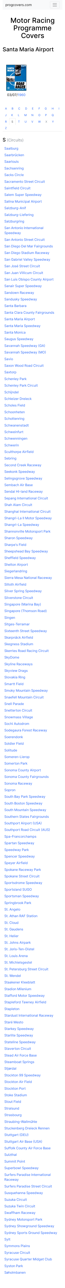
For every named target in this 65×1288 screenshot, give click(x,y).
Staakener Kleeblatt (19, 982)
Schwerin (11, 445)
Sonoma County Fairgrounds (26, 777)
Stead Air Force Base (20, 1055)
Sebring (10, 458)
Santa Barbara (15, 306)
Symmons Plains (17, 1246)
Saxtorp (10, 372)
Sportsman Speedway (21, 896)
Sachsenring (14, 168)
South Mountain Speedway (25, 810)
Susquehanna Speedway (23, 1193)
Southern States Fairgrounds (26, 817)
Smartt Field (14, 684)
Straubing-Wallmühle (20, 1122)
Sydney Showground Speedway (29, 1226)
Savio (8, 359)
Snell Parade (14, 704)
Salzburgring (14, 221)
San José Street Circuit (22, 266)
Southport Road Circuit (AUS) (27, 830)
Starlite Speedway (18, 1035)
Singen (9, 617)
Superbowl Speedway (21, 1168)
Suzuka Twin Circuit (19, 1206)
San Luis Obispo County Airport (29, 279)
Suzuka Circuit (15, 1199)
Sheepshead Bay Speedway (26, 551)
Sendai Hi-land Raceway (23, 491)
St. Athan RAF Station (20, 916)
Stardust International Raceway (28, 1015)
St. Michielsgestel (18, 962)
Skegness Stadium (18, 644)
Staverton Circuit (17, 1048)
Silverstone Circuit (18, 598)
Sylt (7, 1239)
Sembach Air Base (18, 485)
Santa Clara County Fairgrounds (29, 312)
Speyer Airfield (16, 863)
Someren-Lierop (17, 757)
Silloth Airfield (15, 584)
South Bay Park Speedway (24, 796)
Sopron (9, 790)
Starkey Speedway (19, 1029)
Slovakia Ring (14, 677)
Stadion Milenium (17, 989)
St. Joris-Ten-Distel (19, 949)
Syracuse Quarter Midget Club (28, 1259)
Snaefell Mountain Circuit (24, 697)
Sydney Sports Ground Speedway (30, 1233)
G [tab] (46, 108)
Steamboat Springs (19, 1062)
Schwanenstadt (16, 425)
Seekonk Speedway (19, 472)
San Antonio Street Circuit (24, 240)
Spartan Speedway (19, 843)
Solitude (10, 750)
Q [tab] (53, 115)
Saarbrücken (14, 155)
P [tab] (46, 115)
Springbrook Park (17, 903)
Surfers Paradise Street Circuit (28, 1186)
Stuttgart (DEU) (16, 1135)
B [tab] (12, 108)
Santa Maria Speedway (22, 326)
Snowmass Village (18, 717)
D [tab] (26, 108)
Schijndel (11, 392)
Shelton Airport (16, 564)
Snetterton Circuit (18, 710)
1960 (21, 95)
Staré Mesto (13, 1022)
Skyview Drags (16, 671)
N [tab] (32, 115)
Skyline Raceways (18, 664)
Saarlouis (11, 161)
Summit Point (14, 1161)
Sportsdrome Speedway (23, 883)
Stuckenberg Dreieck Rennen (27, 1128)
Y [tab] (53, 121)
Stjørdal (10, 1068)
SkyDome (11, 657)
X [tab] (46, 121)
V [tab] (32, 121)
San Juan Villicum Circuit (23, 273)
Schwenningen (15, 438)
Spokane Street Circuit (22, 876)
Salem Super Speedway (23, 195)
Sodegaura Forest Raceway (25, 730)
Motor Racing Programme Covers (32, 28)
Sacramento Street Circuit (24, 181)
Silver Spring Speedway (23, 591)
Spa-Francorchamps (20, 836)
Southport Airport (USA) (23, 823)
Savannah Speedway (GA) (24, 346)
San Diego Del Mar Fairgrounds (28, 246)
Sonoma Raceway (18, 783)
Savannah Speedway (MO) (25, 352)
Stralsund (11, 1108)
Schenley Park (15, 379)
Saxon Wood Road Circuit (24, 365)
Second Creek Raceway (22, 465)
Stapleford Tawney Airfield (25, 1002)
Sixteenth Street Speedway (25, 631)
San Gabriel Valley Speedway (27, 259)
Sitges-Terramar (17, 624)
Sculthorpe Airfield (19, 452)
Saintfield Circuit (17, 188)
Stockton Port (15, 1088)
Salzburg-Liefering (19, 215)
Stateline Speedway (20, 1042)
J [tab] (6, 115)
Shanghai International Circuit (27, 511)
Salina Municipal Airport (23, 201)
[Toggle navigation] (55, 4)
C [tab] (19, 108)
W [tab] (39, 121)
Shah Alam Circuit (18, 505)
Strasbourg (13, 1115)
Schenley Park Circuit (21, 385)
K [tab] (12, 115)
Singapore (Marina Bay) (22, 604)
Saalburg (11, 148)
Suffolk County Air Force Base (27, 1148)
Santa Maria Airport (28, 49)
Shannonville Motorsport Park (27, 531)
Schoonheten (14, 412)
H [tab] (53, 108)
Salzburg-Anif (15, 208)
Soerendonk (13, 737)
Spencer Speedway (19, 856)
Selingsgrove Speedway (23, 478)
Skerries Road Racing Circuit (26, 651)
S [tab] (12, 121)
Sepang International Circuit (26, 498)
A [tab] (6, 108)
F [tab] (39, 108)
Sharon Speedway (18, 538)
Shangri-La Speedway (21, 525)
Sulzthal (10, 1155)
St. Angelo (12, 909)
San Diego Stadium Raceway (26, 253)
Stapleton (11, 1009)
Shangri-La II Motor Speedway (28, 518)
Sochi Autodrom (16, 724)
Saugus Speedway (18, 339)
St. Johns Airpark (17, 942)
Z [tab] (6, 128)
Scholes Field (14, 405)
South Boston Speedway (23, 803)
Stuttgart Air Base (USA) (23, 1141)
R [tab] (6, 121)
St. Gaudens (13, 929)
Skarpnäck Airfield (18, 637)
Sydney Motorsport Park (23, 1219)
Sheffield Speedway (20, 558)
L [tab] (18, 115)
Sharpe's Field (15, 545)
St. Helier (11, 936)
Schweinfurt (13, 432)
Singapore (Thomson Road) (25, 611)
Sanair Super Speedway (23, 286)
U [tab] (26, 121)
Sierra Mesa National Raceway (28, 578)
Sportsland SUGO (18, 889)
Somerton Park (15, 763)
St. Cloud (11, 923)
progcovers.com (18, 5)
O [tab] (39, 115)
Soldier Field (14, 743)
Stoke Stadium (15, 1095)
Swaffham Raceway (20, 1213)
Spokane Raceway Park (22, 870)
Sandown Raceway (19, 293)
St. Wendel (12, 976)
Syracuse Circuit (17, 1253)
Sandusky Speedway (20, 299)
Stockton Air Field (18, 1082)
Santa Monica (15, 332)
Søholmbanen (15, 1272)
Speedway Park (16, 850)
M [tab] (25, 115)
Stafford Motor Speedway (24, 995)
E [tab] (33, 108)
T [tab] (19, 121)
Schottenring (14, 418)
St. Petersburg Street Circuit (26, 969)
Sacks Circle (14, 175)
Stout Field (12, 1102)
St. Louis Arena (16, 956)
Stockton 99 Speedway (22, 1075)
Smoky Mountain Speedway (26, 690)
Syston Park (13, 1266)
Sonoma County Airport (22, 770)
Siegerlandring (15, 571)
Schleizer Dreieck (18, 399)
